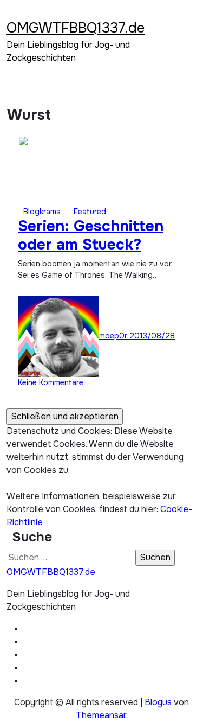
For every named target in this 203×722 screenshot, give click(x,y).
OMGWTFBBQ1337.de (75, 28)
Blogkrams (43, 211)
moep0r (114, 336)
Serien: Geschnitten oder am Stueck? (90, 235)
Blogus (158, 702)
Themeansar (101, 715)
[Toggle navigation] (13, 13)
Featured (90, 211)
